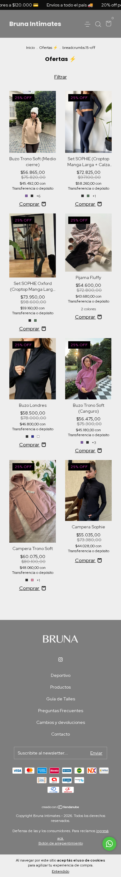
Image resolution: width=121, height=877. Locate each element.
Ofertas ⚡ (48, 47)
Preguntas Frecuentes (60, 710)
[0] (107, 24)
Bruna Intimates (35, 23)
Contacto (60, 734)
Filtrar (60, 77)
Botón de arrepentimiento (60, 843)
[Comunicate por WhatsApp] (109, 844)
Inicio (30, 47)
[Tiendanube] (60, 807)
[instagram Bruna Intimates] (60, 659)
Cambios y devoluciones (60, 722)
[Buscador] (98, 24)
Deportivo (60, 675)
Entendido (60, 871)
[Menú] (88, 24)
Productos (60, 687)
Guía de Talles (60, 699)
